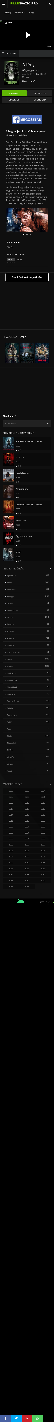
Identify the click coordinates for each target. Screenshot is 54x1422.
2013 (27, 815)
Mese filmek (12, 687)
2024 (43, 791)
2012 (43, 815)
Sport (9, 729)
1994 (43, 851)
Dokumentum (12, 610)
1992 (27, 857)
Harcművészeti (13, 652)
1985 (43, 869)
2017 (11, 809)
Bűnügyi (10, 597)
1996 (11, 851)
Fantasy (10, 638)
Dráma (10, 617)
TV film (10, 750)
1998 (27, 845)
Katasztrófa (12, 680)
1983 (27, 875)
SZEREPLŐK (40, 93)
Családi (10, 603)
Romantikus (12, 715)
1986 (27, 869)
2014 (11, 815)
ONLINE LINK (40, 100)
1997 (43, 845)
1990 (11, 863)
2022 (27, 797)
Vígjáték (10, 757)
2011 (11, 821)
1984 (11, 875)
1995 (27, 851)
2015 (43, 809)
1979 (43, 881)
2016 (27, 809)
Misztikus (11, 694)
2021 (43, 797)
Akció (9, 583)
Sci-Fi (32, 81)
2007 (27, 827)
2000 (43, 839)
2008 (11, 827)
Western (10, 764)
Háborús (10, 645)
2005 (11, 833)
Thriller (10, 736)
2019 (27, 803)
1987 (11, 869)
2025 (27, 791)
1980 (27, 881)
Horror (24, 81)
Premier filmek (13, 701)
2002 (11, 839)
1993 (11, 857)
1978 (11, 887)
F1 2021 (10, 631)
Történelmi (11, 743)
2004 (27, 833)
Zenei (9, 771)
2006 (43, 827)
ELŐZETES (14, 100)
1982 (43, 875)
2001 (27, 839)
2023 (11, 797)
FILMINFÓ (14, 93)
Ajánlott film (12, 576)
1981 (11, 881)
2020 (11, 803)
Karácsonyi (11, 673)
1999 (11, 845)
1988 (43, 863)
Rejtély (10, 708)
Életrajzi (10, 624)
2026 (11, 791)
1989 (27, 863)
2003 (43, 833)
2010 (27, 821)
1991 (43, 857)
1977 (27, 887)
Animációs (11, 589)
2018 (43, 803)
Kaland (10, 666)
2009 (43, 821)
